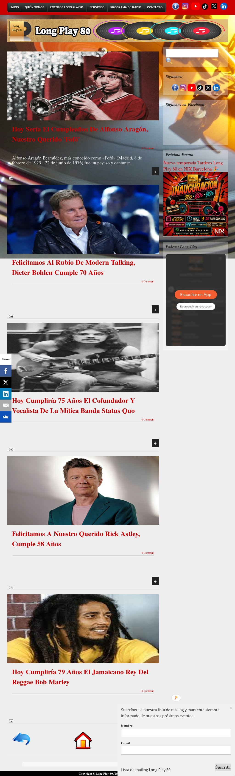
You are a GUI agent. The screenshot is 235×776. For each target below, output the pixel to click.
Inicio (15, 7)
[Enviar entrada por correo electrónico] (10, 178)
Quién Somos (34, 7)
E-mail (125, 743)
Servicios (97, 7)
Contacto (154, 7)
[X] (5, 382)
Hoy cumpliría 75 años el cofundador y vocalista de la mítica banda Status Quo (73, 405)
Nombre (126, 726)
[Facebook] (5, 371)
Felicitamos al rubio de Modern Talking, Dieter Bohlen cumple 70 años (73, 267)
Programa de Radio (125, 7)
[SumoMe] (5, 417)
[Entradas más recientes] (21, 745)
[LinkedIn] (5, 394)
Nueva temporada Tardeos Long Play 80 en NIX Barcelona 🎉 (193, 165)
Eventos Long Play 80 (67, 7)
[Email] (5, 405)
